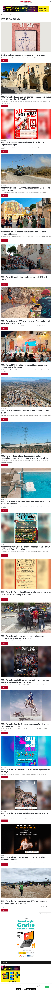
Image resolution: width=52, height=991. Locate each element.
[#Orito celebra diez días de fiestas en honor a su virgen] (26, 37)
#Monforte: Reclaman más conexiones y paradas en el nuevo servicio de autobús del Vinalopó (26, 98)
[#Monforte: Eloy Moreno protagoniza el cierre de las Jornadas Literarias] (26, 839)
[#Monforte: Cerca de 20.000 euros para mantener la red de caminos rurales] (26, 169)
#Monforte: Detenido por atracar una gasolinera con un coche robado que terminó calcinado (24, 637)
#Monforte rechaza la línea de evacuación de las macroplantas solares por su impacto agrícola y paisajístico (25, 457)
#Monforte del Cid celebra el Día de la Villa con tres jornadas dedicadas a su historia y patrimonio (26, 593)
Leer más (5, 60)
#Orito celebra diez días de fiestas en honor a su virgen (23, 55)
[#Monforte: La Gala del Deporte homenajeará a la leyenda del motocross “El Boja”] (26, 705)
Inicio (3, 14)
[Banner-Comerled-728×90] (26, 8)
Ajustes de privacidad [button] (31, 989)
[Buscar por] (50, 2)
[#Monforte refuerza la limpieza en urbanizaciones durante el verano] (26, 392)
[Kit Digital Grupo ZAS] (26, 956)
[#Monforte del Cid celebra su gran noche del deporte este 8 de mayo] (26, 751)
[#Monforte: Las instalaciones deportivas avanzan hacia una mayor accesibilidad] (26, 483)
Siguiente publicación (44, 913)
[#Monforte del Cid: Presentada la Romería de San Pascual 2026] (26, 795)
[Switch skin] (48, 2)
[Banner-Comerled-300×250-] (10, 981)
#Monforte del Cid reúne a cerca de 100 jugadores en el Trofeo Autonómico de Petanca (24, 902)
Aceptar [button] (47, 986)
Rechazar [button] (18, 989)
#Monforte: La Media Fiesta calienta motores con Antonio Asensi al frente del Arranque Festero (25, 681)
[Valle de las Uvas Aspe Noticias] (26, 2)
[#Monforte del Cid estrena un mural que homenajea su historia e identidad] (26, 213)
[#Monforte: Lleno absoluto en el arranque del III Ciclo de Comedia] (26, 259)
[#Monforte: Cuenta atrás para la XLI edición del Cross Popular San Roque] (26, 124)
